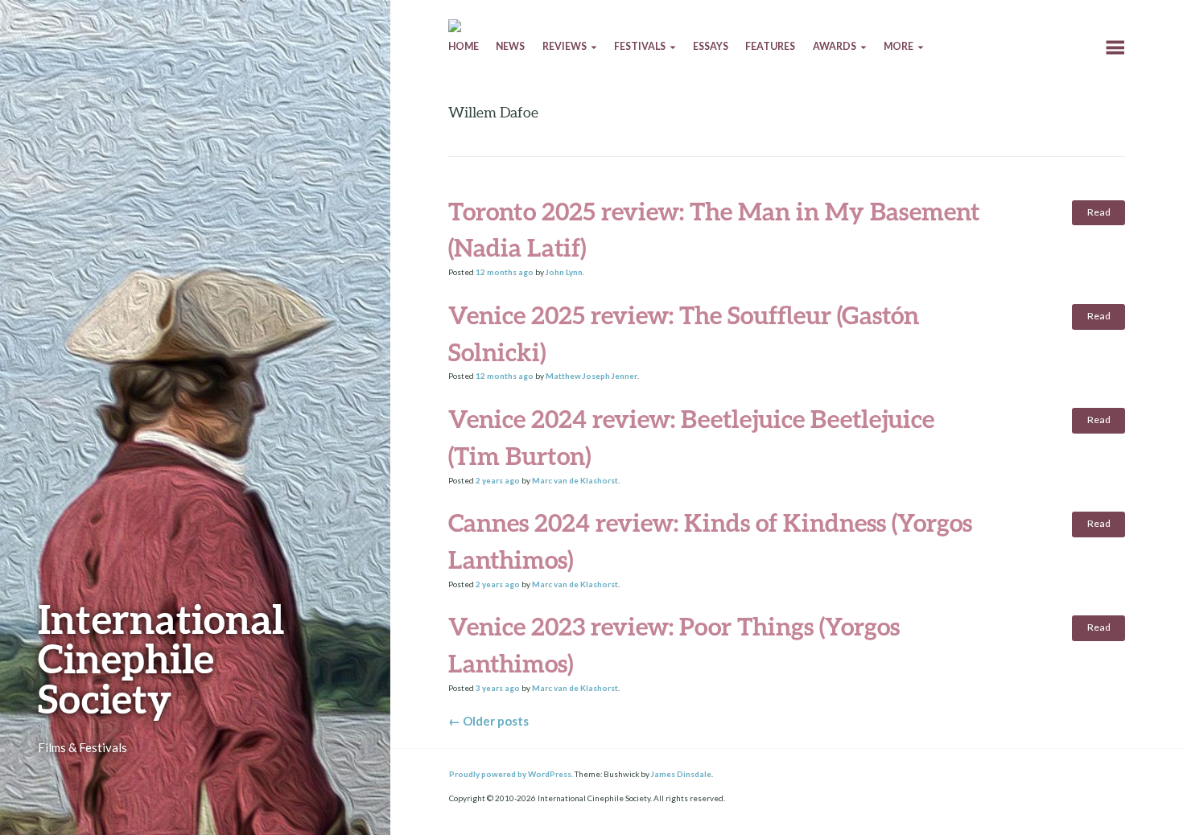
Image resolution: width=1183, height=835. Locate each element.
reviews (564, 46)
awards (834, 46)
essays (710, 46)
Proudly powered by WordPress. (511, 774)
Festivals (640, 46)
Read (1099, 212)
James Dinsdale (681, 774)
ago (505, 272)
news (510, 46)
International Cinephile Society (161, 658)
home (463, 46)
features (770, 46)
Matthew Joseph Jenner (591, 375)
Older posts (488, 721)
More (898, 46)
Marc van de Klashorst (575, 480)
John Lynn (564, 272)
